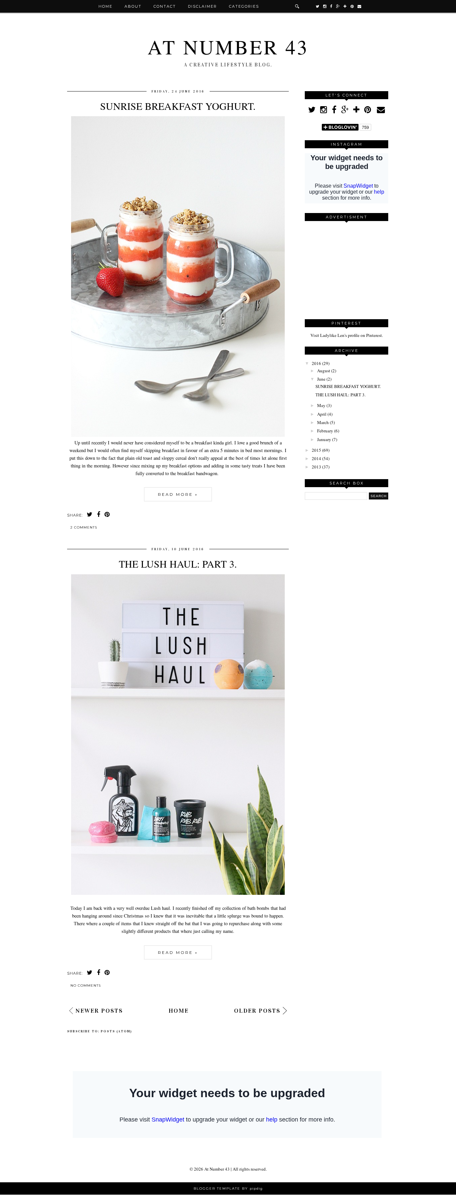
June (321, 379)
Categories (244, 6)
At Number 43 (228, 46)
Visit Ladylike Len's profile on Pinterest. (346, 335)
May (321, 405)
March (323, 422)
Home (105, 6)
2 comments (83, 527)
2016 (316, 363)
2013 (316, 467)
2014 (316, 458)
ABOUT (133, 6)
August (323, 371)
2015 (316, 450)
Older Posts (257, 1010)
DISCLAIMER (202, 6)
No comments (85, 985)
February (325, 431)
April (321, 414)
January (324, 439)
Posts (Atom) (116, 1031)
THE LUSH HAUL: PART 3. (178, 563)
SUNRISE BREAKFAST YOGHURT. (178, 106)
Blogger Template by (228, 1188)
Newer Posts (99, 1010)
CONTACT (165, 6)
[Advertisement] (346, 268)
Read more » (178, 494)
